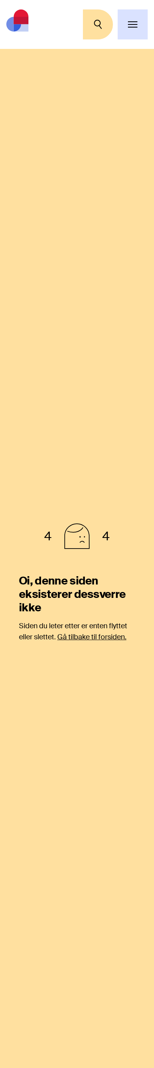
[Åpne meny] (133, 24)
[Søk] (98, 24)
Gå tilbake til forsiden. (91, 637)
